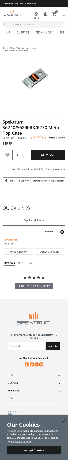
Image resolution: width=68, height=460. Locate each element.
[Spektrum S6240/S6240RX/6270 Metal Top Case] (34, 82)
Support (13, 383)
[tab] (18, 251)
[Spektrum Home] (12, 12)
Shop (11, 375)
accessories (32, 48)
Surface (23, 33)
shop (12, 48)
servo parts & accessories (16, 50)
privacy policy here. (21, 441)
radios (21, 48)
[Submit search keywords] (5, 24)
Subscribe (53, 346)
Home (5, 48)
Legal (11, 399)
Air (8, 33)
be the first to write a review (34, 286)
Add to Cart (48, 155)
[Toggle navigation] (63, 14)
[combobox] (34, 24)
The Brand (14, 391)
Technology (44, 33)
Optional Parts (34, 220)
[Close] (63, 421)
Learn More (60, 169)
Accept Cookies (34, 450)
